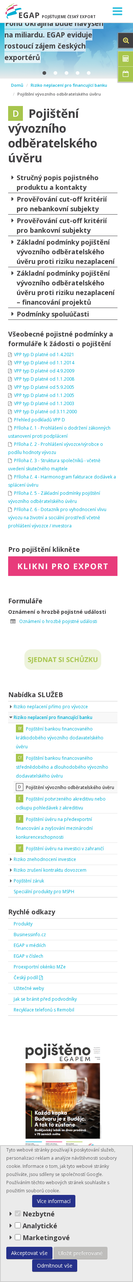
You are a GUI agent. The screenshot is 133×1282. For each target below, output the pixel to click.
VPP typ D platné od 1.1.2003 (44, 403)
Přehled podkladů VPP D (39, 420)
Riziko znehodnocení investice (45, 859)
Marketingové (45, 1237)
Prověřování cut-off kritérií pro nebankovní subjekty (62, 204)
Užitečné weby (29, 988)
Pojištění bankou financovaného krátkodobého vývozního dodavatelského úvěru (59, 738)
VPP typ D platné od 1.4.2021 (44, 354)
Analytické (40, 1225)
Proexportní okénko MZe (40, 967)
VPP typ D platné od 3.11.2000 (45, 411)
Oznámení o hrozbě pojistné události (58, 621)
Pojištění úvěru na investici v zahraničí (65, 848)
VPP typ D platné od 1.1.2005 (44, 395)
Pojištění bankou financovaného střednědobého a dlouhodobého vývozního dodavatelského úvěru (62, 767)
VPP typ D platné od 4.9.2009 (44, 371)
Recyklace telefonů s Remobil (44, 1010)
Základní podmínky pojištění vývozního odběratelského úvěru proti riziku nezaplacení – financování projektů (66, 288)
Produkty (23, 924)
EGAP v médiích (30, 945)
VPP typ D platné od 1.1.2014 (44, 363)
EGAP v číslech (28, 956)
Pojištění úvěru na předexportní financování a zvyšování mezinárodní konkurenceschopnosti (54, 828)
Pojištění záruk (29, 881)
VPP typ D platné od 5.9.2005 (44, 387)
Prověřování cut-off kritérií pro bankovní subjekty (62, 225)
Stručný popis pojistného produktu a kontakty (58, 182)
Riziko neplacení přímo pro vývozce (51, 706)
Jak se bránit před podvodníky (45, 999)
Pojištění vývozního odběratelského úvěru (70, 787)
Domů (17, 85)
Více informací (54, 1201)
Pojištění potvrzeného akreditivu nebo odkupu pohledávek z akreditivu (61, 803)
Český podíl (26, 977)
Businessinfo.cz (30, 934)
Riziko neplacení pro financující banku (69, 85)
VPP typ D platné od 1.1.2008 (44, 379)
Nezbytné (38, 1213)
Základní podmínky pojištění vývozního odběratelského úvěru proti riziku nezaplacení (66, 252)
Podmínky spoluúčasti (53, 313)
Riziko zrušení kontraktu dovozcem (50, 870)
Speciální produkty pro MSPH (44, 891)
